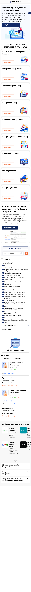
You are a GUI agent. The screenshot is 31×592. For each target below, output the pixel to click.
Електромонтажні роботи (13, 450)
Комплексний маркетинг (12, 120)
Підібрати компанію (11, 25)
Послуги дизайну (9, 188)
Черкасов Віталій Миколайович (16, 364)
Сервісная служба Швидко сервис (12, 445)
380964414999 (8, 401)
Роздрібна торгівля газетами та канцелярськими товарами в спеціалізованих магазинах (13, 434)
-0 (18, 370)
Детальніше (7, 62)
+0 (15, 370)
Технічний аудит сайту (11, 86)
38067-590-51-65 (9, 373)
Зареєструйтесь (10, 227)
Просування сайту (9, 103)
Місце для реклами (15, 350)
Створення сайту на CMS (12, 69)
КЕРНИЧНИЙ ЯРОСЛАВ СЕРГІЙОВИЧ (18, 392)
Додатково (6, 329)
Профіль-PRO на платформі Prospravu (13, 53)
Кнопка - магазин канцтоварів (13, 430)
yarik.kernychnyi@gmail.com (12, 404)
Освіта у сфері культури (9, 385)
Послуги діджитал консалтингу (15, 137)
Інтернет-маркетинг (10, 154)
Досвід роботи (9, 326)
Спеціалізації (7, 263)
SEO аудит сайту (9, 171)
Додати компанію (15, 248)
